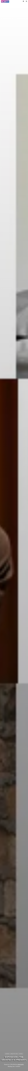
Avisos (20, 1053)
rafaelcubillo (20, 1064)
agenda (7, 1053)
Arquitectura (14, 1053)
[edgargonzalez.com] (5, 1)
